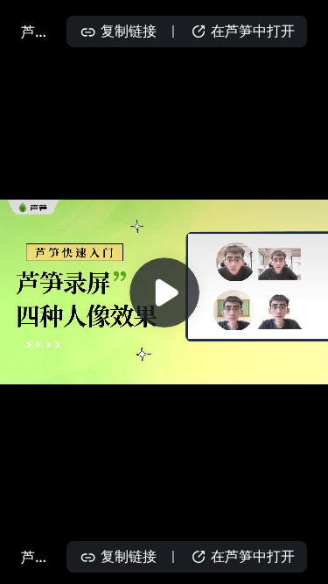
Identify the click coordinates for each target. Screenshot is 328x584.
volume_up (167, 564)
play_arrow (19, 564)
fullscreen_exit (303, 564)
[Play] (164, 292)
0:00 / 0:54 (73, 565)
